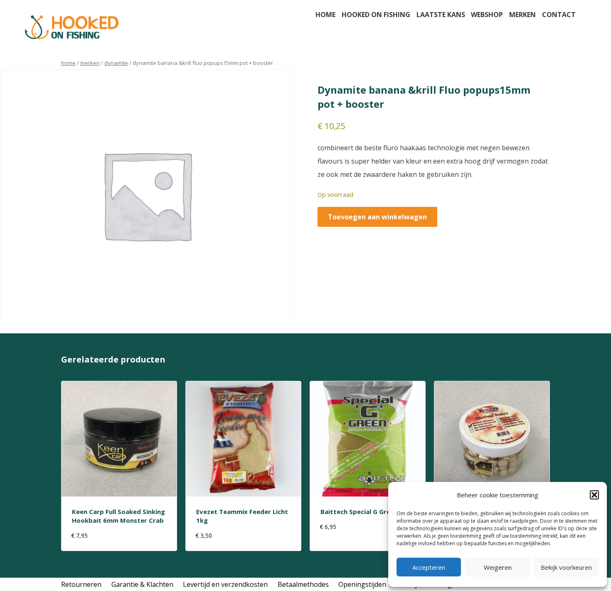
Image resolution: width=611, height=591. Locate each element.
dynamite (116, 63)
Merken (522, 14)
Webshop (487, 14)
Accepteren (428, 567)
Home (325, 14)
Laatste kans (440, 14)
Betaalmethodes (303, 584)
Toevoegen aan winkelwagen (377, 216)
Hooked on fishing (376, 14)
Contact (559, 14)
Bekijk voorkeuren (566, 567)
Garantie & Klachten (142, 584)
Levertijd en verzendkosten (225, 584)
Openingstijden (362, 584)
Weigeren (498, 567)
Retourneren (81, 584)
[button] (594, 495)
